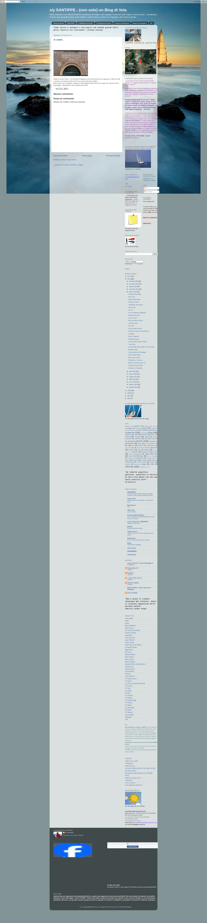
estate (153, 438)
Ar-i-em (130, 310)
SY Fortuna (128, 686)
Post (147, 188)
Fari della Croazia (130, 771)
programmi (145, 452)
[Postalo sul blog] (61, 89)
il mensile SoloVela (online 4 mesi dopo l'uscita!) (140, 768)
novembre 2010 (134, 284)
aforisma (147, 426)
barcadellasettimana (151, 430)
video (152, 464)
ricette (131, 456)
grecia (139, 443)
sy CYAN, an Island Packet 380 (135, 683)
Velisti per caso (130, 766)
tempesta (144, 460)
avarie (126, 430)
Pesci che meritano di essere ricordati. (138, 540)
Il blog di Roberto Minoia (135, 515)
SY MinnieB (129, 695)
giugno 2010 (133, 374)
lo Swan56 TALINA (131, 647)
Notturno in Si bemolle (135, 368)
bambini (139, 430)
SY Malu (127, 693)
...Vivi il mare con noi (134, 578)
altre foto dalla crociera (135, 320)
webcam (146, 467)
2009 (129, 390)
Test (128, 507)
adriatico (137, 426)
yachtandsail (131, 554)
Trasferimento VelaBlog (134, 545)
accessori (127, 426)
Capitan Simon (132, 531)
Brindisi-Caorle (132, 349)
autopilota (153, 428)
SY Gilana (128, 690)
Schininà (127, 674)
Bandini (130, 526)
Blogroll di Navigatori (140, 23)
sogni (148, 458)
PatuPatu (130, 573)
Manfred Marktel (130, 654)
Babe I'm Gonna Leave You (136, 363)
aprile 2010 (132, 379)
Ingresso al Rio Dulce (133, 523)
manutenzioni (151, 445)
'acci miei (131, 326)
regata (147, 454)
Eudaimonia (131, 538)
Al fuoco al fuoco (133, 302)
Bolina (127, 775)
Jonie (146, 443)
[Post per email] (56, 89)
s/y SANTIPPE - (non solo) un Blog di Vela (88, 10)
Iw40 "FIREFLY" (130, 640)
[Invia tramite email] (59, 89)
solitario (154, 458)
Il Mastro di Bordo (130, 633)
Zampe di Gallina (133, 583)
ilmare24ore (128, 635)
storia (127, 460)
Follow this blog (133, 846)
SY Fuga (128, 688)
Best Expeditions (130, 625)
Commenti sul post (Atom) (68, 160)
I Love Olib (131, 344)
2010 (129, 279)
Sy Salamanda (129, 707)
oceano (146, 450)
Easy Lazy (131, 297)
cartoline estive (133, 323)
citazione (144, 434)
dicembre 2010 (134, 281)
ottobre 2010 (133, 286)
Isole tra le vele (130, 637)
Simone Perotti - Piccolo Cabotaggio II (140, 563)
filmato (133, 441)
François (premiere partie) (135, 528)
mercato (147, 447)
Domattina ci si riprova (135, 360)
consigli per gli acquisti (135, 305)
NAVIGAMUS (131, 492)
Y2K (126, 719)
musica (131, 450)
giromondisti (129, 443)
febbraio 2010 (133, 384)
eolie (145, 438)
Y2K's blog (131, 510)
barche (131, 432)
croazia (127, 437)
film (126, 441)
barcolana (143, 433)
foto (141, 441)
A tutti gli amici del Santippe (137, 352)
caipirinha (128, 434)
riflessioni (139, 456)
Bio (151, 23)
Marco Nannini (129, 657)
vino (141, 467)
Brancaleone (131, 505)
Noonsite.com (129, 666)
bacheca (133, 430)
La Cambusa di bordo (103, 23)
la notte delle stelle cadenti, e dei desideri (141, 347)
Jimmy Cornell (129, 642)
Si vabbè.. (58, 40)
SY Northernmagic (130, 700)
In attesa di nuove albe (135, 365)
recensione (137, 454)
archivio (137, 428)
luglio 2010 (132, 371)
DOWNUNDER (131, 551)
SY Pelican (128, 703)
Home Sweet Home (134, 355)
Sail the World (129, 671)
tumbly (138, 462)
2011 (129, 276)
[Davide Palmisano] (72, 856)
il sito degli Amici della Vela (133, 785)
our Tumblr (128, 186)
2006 (129, 398)
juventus (153, 443)
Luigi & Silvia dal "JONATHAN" (137, 521)
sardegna (130, 458)
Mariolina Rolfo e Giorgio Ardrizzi (135, 664)
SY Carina (128, 681)
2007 (129, 396)
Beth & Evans (129, 628)
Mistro (129, 543)
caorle (136, 434)
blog (150, 432)
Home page (87, 156)
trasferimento (129, 462)
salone (156, 456)
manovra (140, 445)
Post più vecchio (113, 156)
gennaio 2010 (133, 387)
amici (154, 426)
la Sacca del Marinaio (122, 23)
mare (132, 447)
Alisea (127, 623)
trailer (153, 460)
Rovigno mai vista (134, 315)
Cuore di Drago (132, 593)
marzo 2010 (133, 382)
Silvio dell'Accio (130, 676)
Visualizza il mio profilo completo (73, 835)
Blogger (129, 907)
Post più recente (60, 156)
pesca (128, 452)
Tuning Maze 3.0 (132, 568)
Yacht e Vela (131, 498)
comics (153, 434)
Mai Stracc (128, 652)
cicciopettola (69, 832)
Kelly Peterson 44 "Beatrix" (133, 645)
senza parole (131, 548)
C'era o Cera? (132, 318)
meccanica (139, 447)
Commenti (149, 191)
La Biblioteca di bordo (85, 23)
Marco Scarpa (129, 659)
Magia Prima (129, 650)
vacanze (152, 462)
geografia (152, 441)
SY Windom (129, 712)
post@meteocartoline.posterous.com (145, 822)
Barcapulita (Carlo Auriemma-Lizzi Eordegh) (138, 773)
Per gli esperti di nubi (135, 328)
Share (127, 269)
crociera (137, 437)
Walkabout (128, 717)
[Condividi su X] (63, 89)
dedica (147, 437)
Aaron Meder (129, 618)
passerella (155, 450)
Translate (140, 264)
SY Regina (128, 705)
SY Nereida (128, 698)
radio (130, 454)
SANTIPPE (70, 23)
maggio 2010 (133, 376)
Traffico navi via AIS (131, 761)
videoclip (129, 466)
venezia (136, 464)
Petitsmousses (129, 669)
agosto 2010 (133, 292)
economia (128, 438)
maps (126, 447)
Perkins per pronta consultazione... (139, 331)
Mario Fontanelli (130, 662)
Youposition (128, 780)
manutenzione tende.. (135, 294)
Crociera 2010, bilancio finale (137, 341)
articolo (144, 428)
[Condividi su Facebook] (65, 89)
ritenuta (149, 456)
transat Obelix (129, 715)
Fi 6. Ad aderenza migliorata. (137, 312)
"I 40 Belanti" (129, 763)
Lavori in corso (131, 512)
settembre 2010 (134, 289)
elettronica (138, 438)
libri (126, 445)
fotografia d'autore (134, 339)
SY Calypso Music (131, 678)
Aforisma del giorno (134, 299)
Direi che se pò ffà (134, 357)
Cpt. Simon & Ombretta (132, 630)
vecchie (127, 464)
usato (144, 462)
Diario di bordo (59, 23)
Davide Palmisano (58, 842)
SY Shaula (128, 710)
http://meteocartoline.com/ (137, 811)
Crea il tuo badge (68, 842)
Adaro (127, 621)
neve (139, 450)
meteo (156, 447)
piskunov (115, 907)
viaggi (144, 464)
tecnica (134, 460)
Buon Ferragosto (133, 336)
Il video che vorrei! (113, 885)
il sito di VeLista (130, 783)
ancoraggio (128, 428)
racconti (155, 452)
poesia (135, 452)
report (156, 454)
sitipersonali (139, 458)
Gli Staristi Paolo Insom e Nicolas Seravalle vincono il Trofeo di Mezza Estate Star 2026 (140, 494)
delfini (154, 437)
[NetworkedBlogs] (133, 843)
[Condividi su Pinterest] (67, 89)
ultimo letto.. (132, 307)
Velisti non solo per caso (132, 778)
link (133, 445)
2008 (129, 393)
